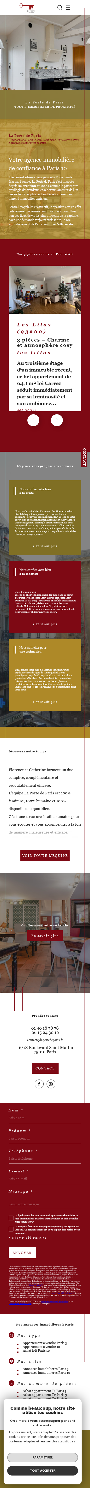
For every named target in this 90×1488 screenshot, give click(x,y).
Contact (84, 457)
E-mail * (19, 1171)
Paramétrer (42, 1457)
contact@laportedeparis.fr (45, 1040)
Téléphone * (23, 1150)
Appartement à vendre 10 (41, 1347)
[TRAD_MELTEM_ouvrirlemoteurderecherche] (60, 8)
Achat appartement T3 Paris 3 (45, 1398)
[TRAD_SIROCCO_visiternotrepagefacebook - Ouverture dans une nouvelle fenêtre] (39, 1084)
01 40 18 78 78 (45, 1028)
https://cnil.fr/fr (36, 1285)
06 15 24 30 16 (45, 1032)
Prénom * (20, 1130)
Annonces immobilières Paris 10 (46, 1372)
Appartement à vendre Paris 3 (45, 1343)
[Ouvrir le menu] (66, 7)
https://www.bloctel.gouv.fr (62, 1293)
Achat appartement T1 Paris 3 (44, 1391)
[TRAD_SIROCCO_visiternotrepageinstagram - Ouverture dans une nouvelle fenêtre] (51, 1084)
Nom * (16, 1110)
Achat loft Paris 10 (36, 1350)
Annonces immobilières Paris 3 (46, 1369)
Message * (21, 1191)
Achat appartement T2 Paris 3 (45, 1395)
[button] (57, 420)
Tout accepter (42, 1470)
